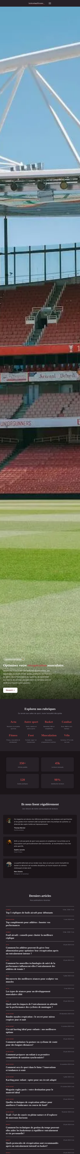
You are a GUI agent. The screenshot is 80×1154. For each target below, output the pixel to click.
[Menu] (50, 3)
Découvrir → (10, 690)
